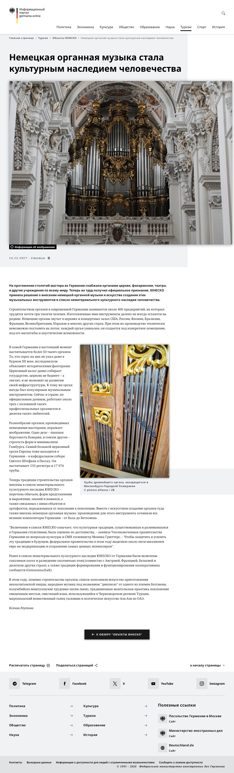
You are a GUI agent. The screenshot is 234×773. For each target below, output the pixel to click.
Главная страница (21, 38)
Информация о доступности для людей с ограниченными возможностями (105, 762)
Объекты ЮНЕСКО (64, 38)
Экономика (85, 27)
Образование (150, 27)
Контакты (15, 762)
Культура (106, 27)
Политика (63, 27)
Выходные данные (39, 762)
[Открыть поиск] (222, 11)
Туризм (185, 28)
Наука (170, 27)
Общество (126, 27)
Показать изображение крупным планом (124, 411)
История (218, 27)
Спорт (201, 27)
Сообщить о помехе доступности (181, 762)
